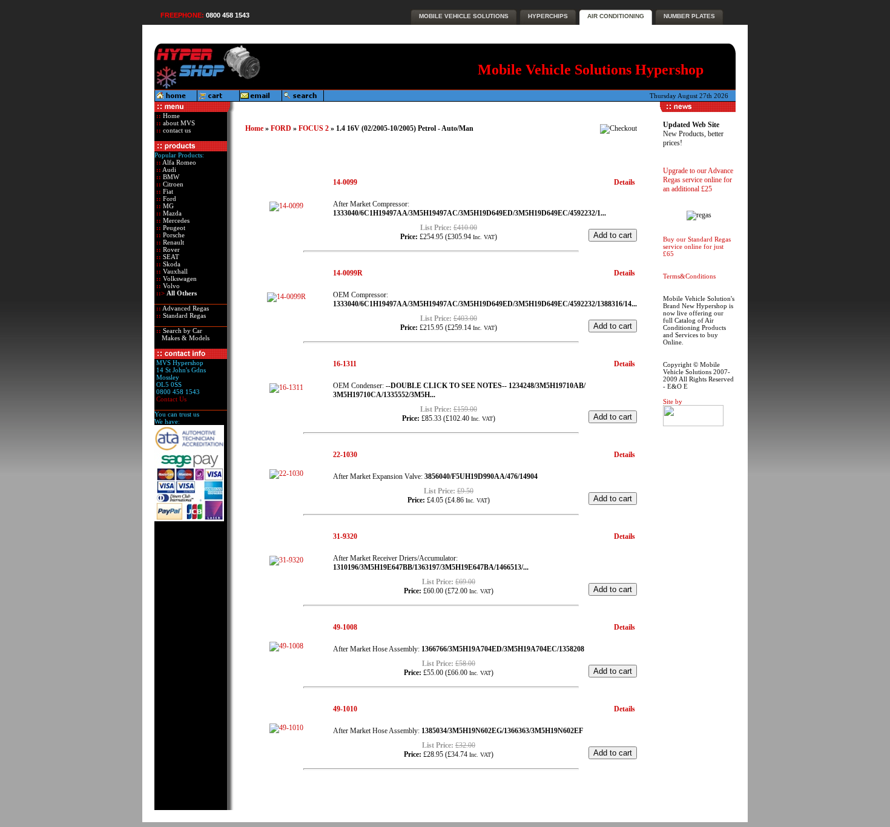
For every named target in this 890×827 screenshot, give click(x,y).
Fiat (167, 191)
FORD (281, 128)
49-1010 (345, 709)
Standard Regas (183, 315)
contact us (176, 130)
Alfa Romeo (178, 162)
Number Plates (689, 16)
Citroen (172, 184)
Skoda (170, 264)
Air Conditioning (615, 16)
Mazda (171, 213)
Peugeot (173, 227)
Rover (170, 249)
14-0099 (345, 182)
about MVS (178, 123)
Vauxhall (174, 271)
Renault (172, 242)
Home (170, 115)
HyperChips (548, 16)
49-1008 (345, 627)
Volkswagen (179, 278)
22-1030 (345, 454)
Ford (168, 198)
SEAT (170, 256)
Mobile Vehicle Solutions (464, 16)
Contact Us (171, 399)
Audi (168, 169)
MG (167, 205)
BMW (170, 176)
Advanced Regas (185, 308)
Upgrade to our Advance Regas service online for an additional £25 (698, 179)
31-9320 (345, 536)
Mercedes (175, 220)
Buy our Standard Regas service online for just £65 (697, 246)
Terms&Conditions (689, 276)
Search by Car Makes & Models (181, 334)
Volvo (170, 285)
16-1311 (345, 364)
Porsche (173, 235)
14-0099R (348, 273)
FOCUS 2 (313, 128)
